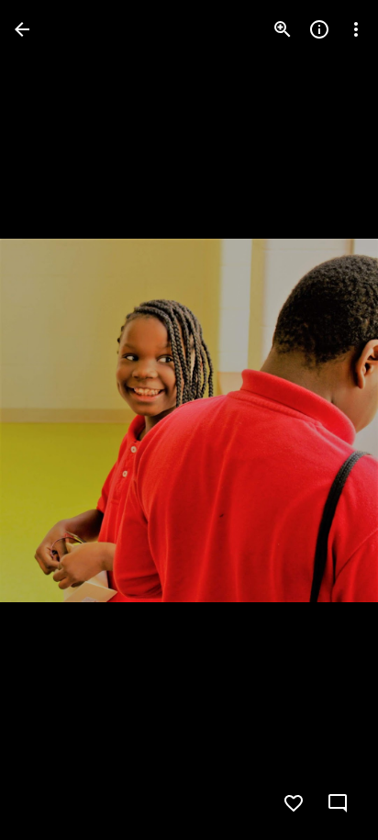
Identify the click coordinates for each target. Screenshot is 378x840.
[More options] (356, 29)
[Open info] (319, 29)
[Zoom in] (282, 29)
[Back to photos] (22, 29)
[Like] (294, 803)
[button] (51, 420)
